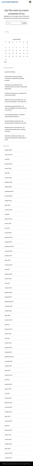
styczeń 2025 (8, 232)
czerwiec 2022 (8, 375)
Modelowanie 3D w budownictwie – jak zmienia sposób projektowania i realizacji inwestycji (15, 129)
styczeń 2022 (8, 398)
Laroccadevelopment (10, 2)
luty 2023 (7, 338)
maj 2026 (7, 159)
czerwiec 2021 (8, 421)
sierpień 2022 (8, 366)
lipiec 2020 (7, 448)
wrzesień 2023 (8, 306)
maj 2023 (7, 324)
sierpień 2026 (8, 150)
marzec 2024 (8, 278)
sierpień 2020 (8, 444)
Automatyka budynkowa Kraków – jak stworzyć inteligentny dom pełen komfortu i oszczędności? (16, 108)
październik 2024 (9, 246)
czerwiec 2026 (8, 154)
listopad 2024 (8, 242)
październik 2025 (9, 191)
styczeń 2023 (8, 343)
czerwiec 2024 (8, 265)
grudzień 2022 (8, 347)
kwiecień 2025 (8, 219)
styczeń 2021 (8, 439)
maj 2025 (7, 214)
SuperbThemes (26, 463)
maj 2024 (7, 269)
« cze (5, 61)
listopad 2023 (8, 297)
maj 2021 (7, 425)
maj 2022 (7, 379)
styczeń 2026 (8, 177)
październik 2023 (9, 301)
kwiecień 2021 (8, 430)
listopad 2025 (8, 186)
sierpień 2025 (8, 200)
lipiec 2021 (7, 416)
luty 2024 (7, 283)
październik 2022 (9, 356)
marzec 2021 (8, 434)
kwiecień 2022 (8, 384)
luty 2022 (7, 393)
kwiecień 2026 (8, 164)
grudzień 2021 (8, 402)
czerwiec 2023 (8, 320)
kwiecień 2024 (8, 274)
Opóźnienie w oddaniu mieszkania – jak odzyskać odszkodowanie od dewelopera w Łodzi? (15, 137)
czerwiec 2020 (8, 453)
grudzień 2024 (8, 237)
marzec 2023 (8, 333)
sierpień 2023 (8, 310)
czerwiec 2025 (8, 209)
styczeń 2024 (8, 287)
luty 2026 (7, 173)
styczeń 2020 (8, 457)
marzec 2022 (8, 389)
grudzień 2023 (8, 292)
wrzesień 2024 (8, 251)
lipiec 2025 (7, 205)
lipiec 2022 (7, 370)
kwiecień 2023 (8, 329)
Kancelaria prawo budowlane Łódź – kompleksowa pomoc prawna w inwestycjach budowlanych (16, 86)
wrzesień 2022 (8, 361)
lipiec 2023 (7, 315)
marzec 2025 (8, 223)
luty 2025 (7, 228)
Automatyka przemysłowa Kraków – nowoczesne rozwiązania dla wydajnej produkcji (14, 78)
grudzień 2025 (8, 182)
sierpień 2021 (8, 411)
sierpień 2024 (8, 255)
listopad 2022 (8, 352)
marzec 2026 (8, 168)
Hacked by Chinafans (10, 72)
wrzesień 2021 (8, 407)
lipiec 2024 (7, 260)
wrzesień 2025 (8, 196)
